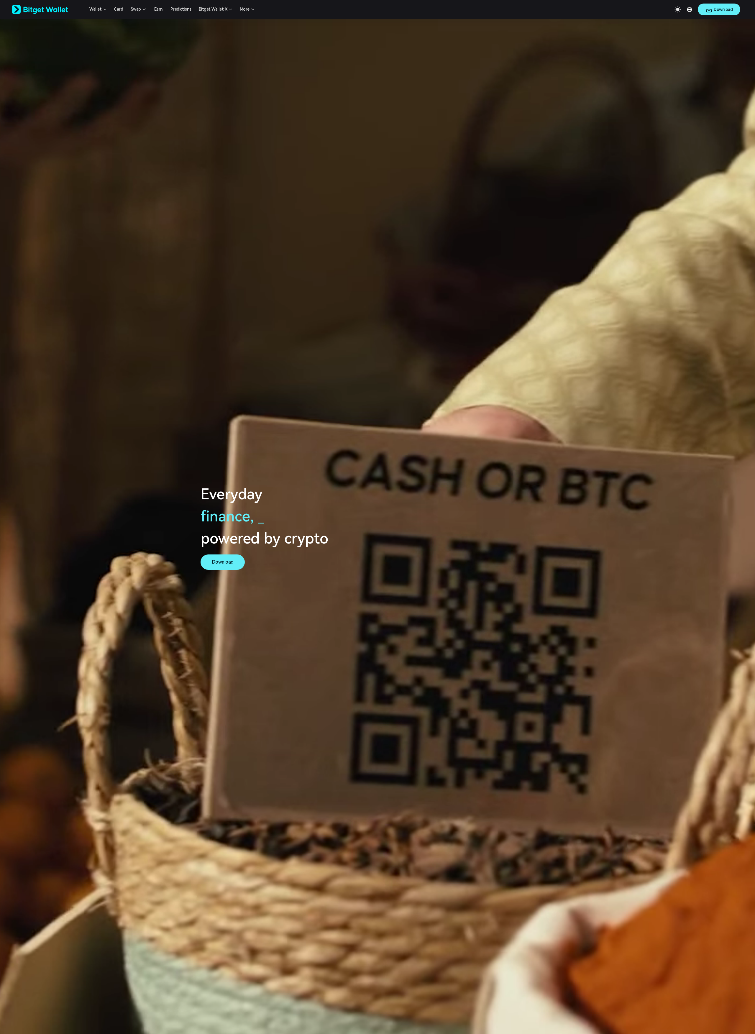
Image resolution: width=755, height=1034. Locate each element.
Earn (158, 9)
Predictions (180, 9)
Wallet (95, 9)
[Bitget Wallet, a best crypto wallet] (47, 9)
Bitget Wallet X (213, 9)
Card (118, 9)
